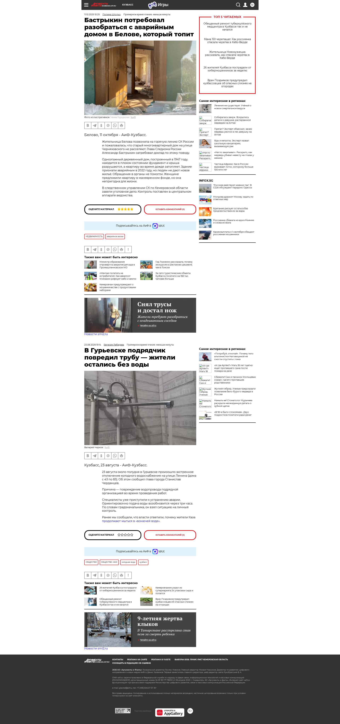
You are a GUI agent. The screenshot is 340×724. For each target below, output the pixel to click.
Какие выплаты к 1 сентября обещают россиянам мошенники (233, 233)
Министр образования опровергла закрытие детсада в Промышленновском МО (117, 264)
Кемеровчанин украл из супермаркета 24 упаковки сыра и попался (174, 590)
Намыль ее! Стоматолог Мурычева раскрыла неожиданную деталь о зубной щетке (233, 403)
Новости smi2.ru (96, 334)
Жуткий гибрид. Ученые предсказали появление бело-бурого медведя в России (235, 391)
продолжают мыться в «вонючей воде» (131, 521)
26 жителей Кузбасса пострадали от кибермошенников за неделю (227, 69)
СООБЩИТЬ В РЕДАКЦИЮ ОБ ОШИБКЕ (131, 663)
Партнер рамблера (142, 711)
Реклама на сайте (137, 659)
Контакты (117, 659)
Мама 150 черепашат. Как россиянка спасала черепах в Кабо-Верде (227, 41)
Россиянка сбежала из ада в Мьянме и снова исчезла (233, 221)
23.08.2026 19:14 (92, 344)
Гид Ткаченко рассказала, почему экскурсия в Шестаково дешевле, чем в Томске (173, 264)
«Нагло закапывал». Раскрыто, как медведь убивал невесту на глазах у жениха (234, 155)
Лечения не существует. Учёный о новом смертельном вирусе (232, 107)
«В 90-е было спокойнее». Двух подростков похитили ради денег (233, 413)
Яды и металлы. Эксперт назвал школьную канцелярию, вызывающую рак (231, 143)
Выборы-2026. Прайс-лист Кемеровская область (201, 659)
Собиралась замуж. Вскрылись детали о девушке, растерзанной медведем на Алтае (232, 120)
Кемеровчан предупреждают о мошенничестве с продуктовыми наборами (118, 287)
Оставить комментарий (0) (170, 209)
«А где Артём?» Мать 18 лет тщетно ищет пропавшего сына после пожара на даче (233, 368)
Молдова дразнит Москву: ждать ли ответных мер (233, 198)
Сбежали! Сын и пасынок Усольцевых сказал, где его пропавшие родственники (235, 380)
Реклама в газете (161, 659)
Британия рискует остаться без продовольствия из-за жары (230, 209)
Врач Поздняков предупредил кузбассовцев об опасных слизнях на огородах (227, 83)
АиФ (133, 117)
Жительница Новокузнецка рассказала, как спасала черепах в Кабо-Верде (227, 55)
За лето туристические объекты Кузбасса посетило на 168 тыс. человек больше (173, 276)
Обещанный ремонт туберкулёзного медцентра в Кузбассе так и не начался (227, 26)
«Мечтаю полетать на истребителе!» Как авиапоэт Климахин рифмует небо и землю (118, 276)
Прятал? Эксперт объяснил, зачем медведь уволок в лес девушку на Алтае (233, 132)
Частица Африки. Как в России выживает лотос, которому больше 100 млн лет (233, 167)
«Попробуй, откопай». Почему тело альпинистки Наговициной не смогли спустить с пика (233, 356)
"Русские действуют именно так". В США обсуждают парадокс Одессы (232, 186)
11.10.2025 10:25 (92, 14)
